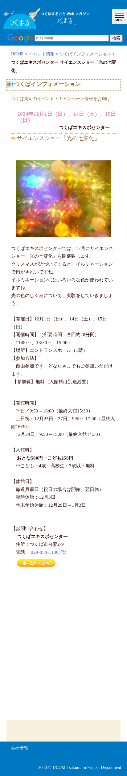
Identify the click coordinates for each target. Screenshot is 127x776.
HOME (17, 54)
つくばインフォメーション (85, 54)
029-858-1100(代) (48, 552)
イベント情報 (42, 54)
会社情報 (19, 748)
